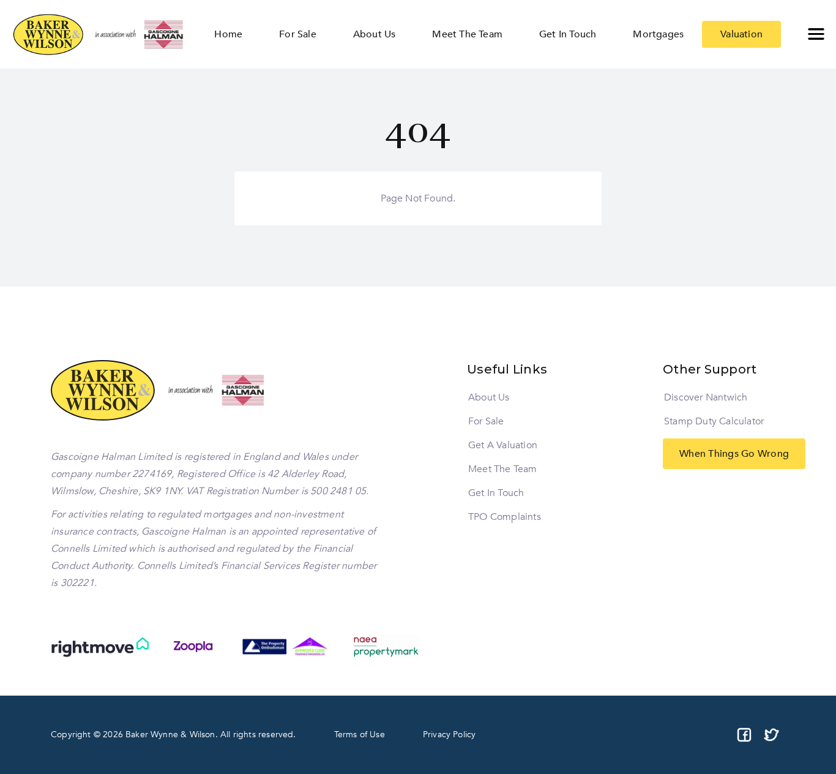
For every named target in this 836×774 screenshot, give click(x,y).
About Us (489, 397)
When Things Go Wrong (734, 453)
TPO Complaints (504, 517)
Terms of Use (359, 734)
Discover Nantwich (705, 397)
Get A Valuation (502, 445)
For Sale (486, 421)
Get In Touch (496, 493)
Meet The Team (502, 469)
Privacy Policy (449, 734)
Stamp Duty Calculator (714, 421)
